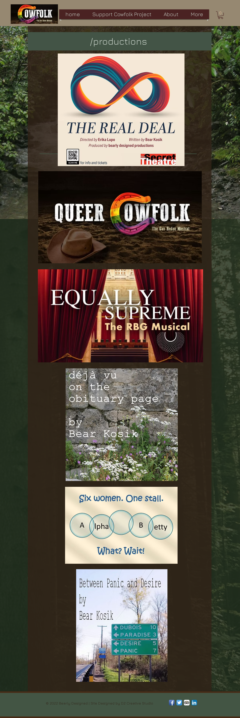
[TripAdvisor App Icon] (187, 702)
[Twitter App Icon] (179, 702)
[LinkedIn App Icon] (194, 702)
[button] (220, 15)
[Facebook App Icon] (172, 702)
